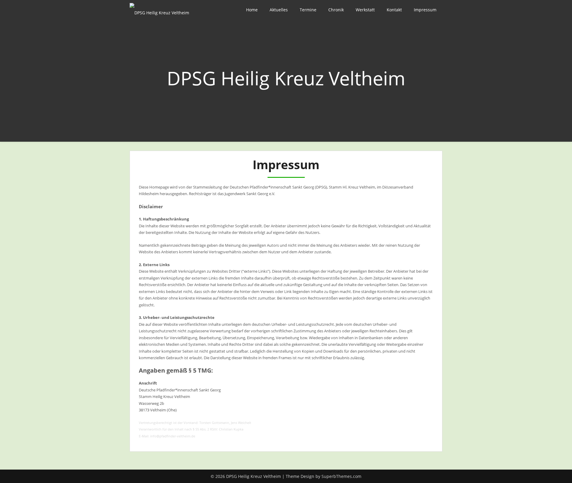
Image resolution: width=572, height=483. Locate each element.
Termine (308, 10)
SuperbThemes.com (341, 476)
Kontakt (394, 10)
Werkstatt (365, 10)
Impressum (425, 10)
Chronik (336, 10)
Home (252, 10)
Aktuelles (279, 10)
